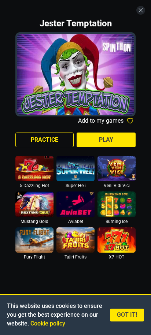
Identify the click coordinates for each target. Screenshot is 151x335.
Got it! (127, 314)
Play (106, 139)
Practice (44, 139)
